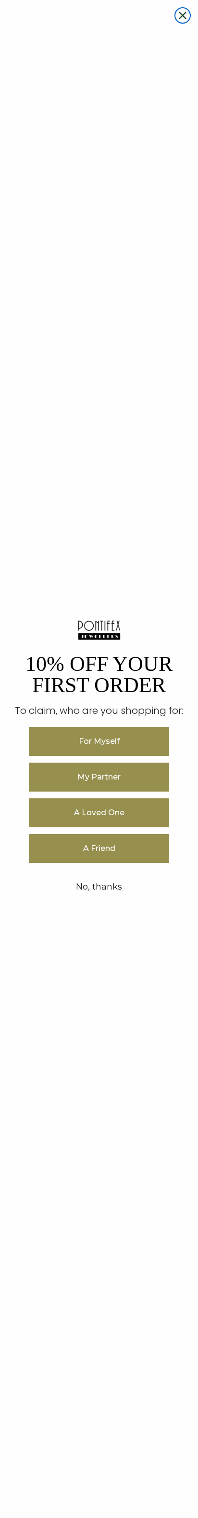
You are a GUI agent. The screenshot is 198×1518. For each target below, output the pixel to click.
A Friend (99, 848)
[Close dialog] (182, 15)
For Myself (99, 741)
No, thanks (99, 886)
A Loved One (99, 812)
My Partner (99, 776)
